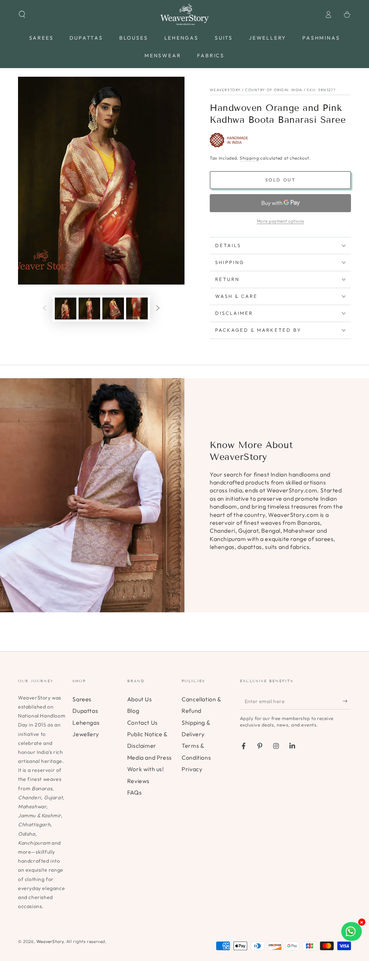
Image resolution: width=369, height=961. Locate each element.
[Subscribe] (347, 701)
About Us (139, 699)
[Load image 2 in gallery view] (89, 308)
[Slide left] (45, 309)
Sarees (82, 699)
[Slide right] (158, 309)
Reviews (138, 781)
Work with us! (145, 769)
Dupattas (85, 710)
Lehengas (85, 722)
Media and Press (149, 757)
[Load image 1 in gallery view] (65, 308)
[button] (22, 14)
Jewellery (85, 734)
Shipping (249, 158)
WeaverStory (50, 941)
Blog (133, 710)
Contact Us (142, 722)
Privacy (192, 769)
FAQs (134, 792)
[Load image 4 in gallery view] (137, 308)
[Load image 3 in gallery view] (113, 308)
